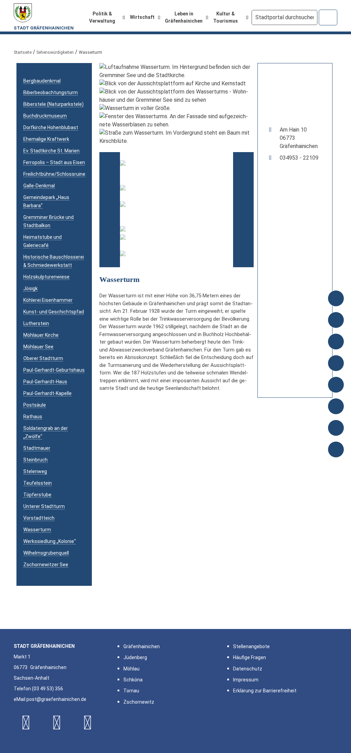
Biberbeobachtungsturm (50, 92)
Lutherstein (36, 323)
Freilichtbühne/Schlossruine (54, 174)
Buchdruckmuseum (45, 116)
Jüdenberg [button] (135, 657)
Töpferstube (37, 494)
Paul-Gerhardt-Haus (45, 381)
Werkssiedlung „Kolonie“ (49, 541)
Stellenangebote (251, 646)
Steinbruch (35, 459)
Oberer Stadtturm (43, 358)
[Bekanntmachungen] (336, 299)
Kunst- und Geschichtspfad (53, 311)
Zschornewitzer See (45, 564)
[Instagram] (336, 429)
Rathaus (32, 416)
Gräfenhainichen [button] (141, 646)
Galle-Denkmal (39, 185)
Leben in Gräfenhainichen (184, 17)
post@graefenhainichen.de (56, 699)
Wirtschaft (142, 17)
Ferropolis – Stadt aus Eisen (54, 162)
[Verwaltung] (336, 342)
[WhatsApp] (87, 722)
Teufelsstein (37, 483)
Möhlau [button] (131, 668)
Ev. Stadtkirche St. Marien (51, 150)
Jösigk (30, 288)
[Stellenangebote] (336, 364)
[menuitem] (105, 17)
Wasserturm (37, 529)
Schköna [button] (133, 679)
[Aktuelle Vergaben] (336, 321)
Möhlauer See (38, 346)
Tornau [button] (131, 690)
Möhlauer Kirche (41, 335)
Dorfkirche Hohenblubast (50, 127)
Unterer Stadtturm (44, 506)
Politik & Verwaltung (102, 17)
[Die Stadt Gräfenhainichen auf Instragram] (57, 722)
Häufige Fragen (249, 657)
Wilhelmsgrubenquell (46, 553)
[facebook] (336, 407)
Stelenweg (35, 471)
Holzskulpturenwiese (46, 277)
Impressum (245, 679)
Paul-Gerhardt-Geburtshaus (54, 370)
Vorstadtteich (39, 518)
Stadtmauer (36, 448)
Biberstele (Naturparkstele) (53, 104)
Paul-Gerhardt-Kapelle (47, 393)
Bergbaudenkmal (42, 81)
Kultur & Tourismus (225, 17)
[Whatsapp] (336, 450)
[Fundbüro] (336, 385)
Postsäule (34, 405)
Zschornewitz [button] (138, 702)
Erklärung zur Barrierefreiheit (264, 690)
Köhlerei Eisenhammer (48, 300)
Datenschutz (247, 668)
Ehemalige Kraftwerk (46, 139)
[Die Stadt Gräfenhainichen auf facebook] (26, 722)
